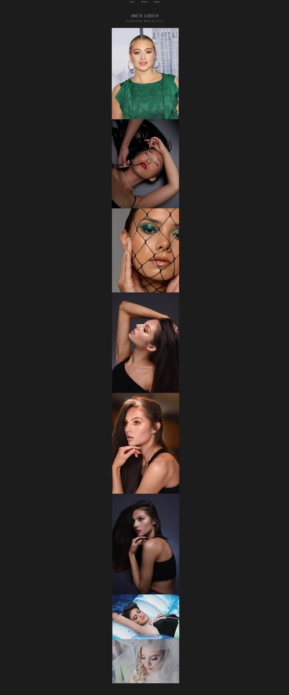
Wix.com (160, 689)
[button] (144, 2)
